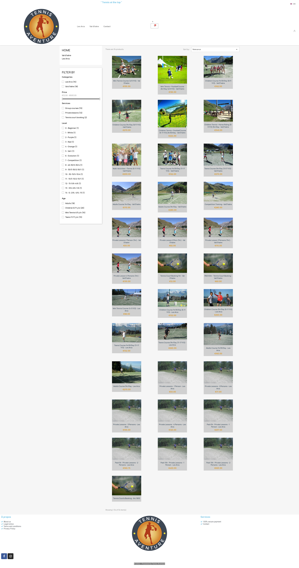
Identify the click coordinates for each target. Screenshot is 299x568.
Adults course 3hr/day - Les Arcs (126, 386)
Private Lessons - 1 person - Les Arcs (172, 387)
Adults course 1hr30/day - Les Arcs (218, 349)
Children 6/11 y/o (74, 208)
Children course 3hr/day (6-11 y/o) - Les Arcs (218, 310)
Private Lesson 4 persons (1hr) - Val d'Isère (127, 277)
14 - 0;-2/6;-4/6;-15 (75, 193)
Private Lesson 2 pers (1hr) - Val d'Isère (172, 241)
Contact (106, 26)
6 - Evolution (72, 156)
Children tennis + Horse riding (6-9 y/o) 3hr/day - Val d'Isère (218, 126)
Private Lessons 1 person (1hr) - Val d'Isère (126, 241)
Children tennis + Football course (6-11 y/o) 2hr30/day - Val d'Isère (172, 131)
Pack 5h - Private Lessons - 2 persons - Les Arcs (126, 464)
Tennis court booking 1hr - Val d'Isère (172, 277)
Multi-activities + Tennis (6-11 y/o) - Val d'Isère (126, 169)
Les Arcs (81, 26)
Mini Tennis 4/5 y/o (75, 212)
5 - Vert (69, 151)
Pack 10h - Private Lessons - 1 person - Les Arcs (172, 464)
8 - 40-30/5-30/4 (73, 165)
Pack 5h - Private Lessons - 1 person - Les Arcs (218, 425)
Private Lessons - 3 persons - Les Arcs (126, 425)
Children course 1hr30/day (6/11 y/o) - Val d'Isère (218, 82)
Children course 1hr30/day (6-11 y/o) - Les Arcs (172, 311)
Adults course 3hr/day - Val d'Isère (172, 207)
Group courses (73, 108)
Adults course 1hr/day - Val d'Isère (127, 204)
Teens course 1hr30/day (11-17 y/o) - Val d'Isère (172, 169)
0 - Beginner (72, 128)
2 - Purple (71, 137)
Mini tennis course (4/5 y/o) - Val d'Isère (126, 82)
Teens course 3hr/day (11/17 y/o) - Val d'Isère (218, 169)
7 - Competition (73, 160)
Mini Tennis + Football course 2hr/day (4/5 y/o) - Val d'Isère (172, 87)
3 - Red (69, 142)
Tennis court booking (76, 117)
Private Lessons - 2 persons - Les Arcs (218, 387)
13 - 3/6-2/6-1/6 (73, 188)
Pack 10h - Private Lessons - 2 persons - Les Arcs (218, 464)
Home (66, 50)
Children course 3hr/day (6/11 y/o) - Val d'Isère (126, 126)
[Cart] (154, 25)
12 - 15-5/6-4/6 (73, 183)
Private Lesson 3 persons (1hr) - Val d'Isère (218, 241)
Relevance (215, 49)
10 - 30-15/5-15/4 (74, 174)
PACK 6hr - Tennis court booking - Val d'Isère (218, 277)
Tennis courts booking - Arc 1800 (126, 498)
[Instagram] (10, 556)
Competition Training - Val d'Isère (218, 204)
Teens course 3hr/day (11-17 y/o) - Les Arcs (172, 343)
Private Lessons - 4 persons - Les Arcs (172, 425)
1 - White (70, 133)
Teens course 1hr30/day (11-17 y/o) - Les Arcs (126, 346)
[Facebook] (4, 556)
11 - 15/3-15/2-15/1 (74, 179)
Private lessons (73, 113)
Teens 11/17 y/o (73, 217)
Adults (70, 203)
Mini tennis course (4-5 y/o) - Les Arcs (126, 309)
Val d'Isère (94, 26)
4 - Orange (71, 146)
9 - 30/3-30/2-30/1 (74, 169)
